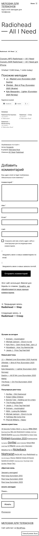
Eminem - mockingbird (15, 339)
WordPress (20, 528)
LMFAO (23, 446)
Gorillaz (12, 442)
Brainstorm (21, 432)
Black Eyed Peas (5, 432)
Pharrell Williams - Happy (16, 420)
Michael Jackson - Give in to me (19, 342)
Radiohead (20, 152)
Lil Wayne (11, 446)
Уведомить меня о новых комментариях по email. (19, 256)
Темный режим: (27, 533)
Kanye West (31, 443)
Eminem (6, 438)
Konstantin (10, 147)
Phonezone (6, 512)
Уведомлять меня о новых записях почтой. (19, 266)
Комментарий (7, 182)
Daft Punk (33, 432)
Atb (21, 429)
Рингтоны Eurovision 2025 (12, 482)
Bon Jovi (14, 432)
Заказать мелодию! (9, 473)
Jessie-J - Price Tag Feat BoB (18, 350)
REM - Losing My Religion (16, 411)
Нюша (9, 463)
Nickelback (19, 449)
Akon (18, 429)
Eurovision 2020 (19, 438)
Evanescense (32, 439)
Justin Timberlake (21, 443)
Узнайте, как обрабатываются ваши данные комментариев (15, 289)
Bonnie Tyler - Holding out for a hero (21, 400)
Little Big (18, 446)
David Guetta (6, 435)
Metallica (4, 450)
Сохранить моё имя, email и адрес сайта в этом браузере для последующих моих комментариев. (19, 243)
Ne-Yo (10, 450)
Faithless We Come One (15, 417)
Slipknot (19, 458)
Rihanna (12, 458)
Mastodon (28, 446)
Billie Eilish (33, 429)
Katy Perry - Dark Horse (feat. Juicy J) (21, 345)
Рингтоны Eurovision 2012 (12, 476)
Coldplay (28, 432)
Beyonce (25, 429)
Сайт (3, 229)
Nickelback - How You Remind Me (19, 347)
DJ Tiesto (30, 435)
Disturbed (23, 435)
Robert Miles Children (14, 397)
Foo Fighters (4, 443)
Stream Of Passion (28, 458)
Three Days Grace (18, 460)
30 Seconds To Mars (8, 429)
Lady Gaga (4, 446)
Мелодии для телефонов (17, 523)
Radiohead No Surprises (8, 115)
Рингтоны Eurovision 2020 (12, 479)
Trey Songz (26, 460)
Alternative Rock (14, 150)
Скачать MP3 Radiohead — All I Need (17, 59)
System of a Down (7, 461)
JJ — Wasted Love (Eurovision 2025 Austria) (19, 359)
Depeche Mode (16, 435)
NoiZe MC (18, 454)
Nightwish (7, 454)
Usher (31, 460)
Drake (35, 435)
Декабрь (4, 463)
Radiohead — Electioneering (5, 122)
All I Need (12, 152)
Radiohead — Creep (26, 115)
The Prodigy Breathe (14, 403)
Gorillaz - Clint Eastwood (16, 394)
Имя (3, 205)
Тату (13, 463)
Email (4, 217)
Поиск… (4, 491)
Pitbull (24, 454)
